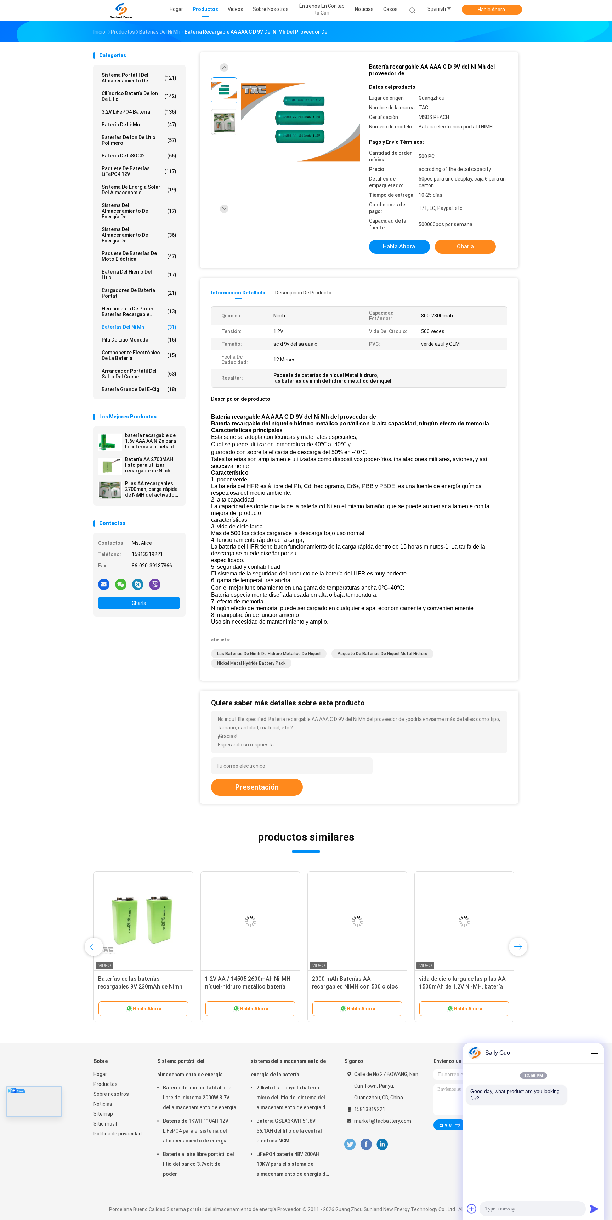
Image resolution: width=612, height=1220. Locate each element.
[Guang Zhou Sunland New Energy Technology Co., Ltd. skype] (137, 584)
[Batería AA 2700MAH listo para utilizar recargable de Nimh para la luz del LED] (110, 466)
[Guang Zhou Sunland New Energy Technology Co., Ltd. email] (103, 584)
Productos (106, 1084)
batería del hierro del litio (139, 274)
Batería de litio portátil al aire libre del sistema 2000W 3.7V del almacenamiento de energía (199, 1097)
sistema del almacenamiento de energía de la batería (288, 1067)
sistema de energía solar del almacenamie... (139, 189)
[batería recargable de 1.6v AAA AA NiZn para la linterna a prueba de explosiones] (110, 442)
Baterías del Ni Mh (139, 327)
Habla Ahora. (492, 9)
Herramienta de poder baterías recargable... (139, 311)
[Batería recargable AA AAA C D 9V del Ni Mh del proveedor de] (300, 123)
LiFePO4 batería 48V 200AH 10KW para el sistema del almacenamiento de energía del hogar (293, 1165)
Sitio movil (105, 1124)
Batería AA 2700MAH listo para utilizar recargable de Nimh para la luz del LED (149, 465)
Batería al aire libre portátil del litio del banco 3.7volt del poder (198, 1164)
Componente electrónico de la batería (139, 355)
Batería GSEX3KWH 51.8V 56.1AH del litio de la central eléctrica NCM (289, 1131)
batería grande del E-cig (139, 389)
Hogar (100, 1074)
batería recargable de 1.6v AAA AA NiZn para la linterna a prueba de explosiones (151, 441)
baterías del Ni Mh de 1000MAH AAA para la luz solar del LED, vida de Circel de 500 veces (463, 986)
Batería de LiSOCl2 (139, 156)
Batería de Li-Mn (139, 124)
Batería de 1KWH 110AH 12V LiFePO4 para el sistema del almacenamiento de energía (195, 1131)
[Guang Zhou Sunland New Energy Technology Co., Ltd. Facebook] (366, 1144)
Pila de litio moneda (139, 340)
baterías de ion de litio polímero (139, 140)
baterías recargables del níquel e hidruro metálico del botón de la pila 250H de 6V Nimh (247, 986)
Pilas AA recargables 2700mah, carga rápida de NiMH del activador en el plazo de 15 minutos (151, 489)
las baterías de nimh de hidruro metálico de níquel (269, 653)
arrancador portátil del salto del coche (139, 373)
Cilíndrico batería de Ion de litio (139, 96)
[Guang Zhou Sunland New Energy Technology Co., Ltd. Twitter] (350, 1144)
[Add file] (472, 1208)
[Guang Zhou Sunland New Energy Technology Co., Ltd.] (121, 10)
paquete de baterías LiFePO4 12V (139, 171)
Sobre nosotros (111, 1094)
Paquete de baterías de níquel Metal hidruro (382, 653)
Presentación (257, 787)
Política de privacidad (118, 1133)
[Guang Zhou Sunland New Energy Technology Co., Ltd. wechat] (120, 584)
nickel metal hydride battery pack (251, 663)
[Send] (594, 1208)
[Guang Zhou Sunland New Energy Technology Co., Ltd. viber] (154, 584)
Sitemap (103, 1114)
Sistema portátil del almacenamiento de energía (190, 1067)
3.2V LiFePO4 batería (139, 112)
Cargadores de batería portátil (139, 293)
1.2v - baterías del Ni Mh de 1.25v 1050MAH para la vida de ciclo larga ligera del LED (140, 986)
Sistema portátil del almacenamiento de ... (139, 78)
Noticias (103, 1104)
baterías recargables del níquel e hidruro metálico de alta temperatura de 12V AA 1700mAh (355, 986)
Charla (139, 603)
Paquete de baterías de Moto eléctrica (139, 256)
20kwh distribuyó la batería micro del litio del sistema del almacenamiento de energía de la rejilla (292, 1098)
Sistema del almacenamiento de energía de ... (139, 235)
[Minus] (594, 1053)
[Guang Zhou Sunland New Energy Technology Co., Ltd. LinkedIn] (382, 1144)
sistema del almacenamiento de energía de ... (139, 210)
